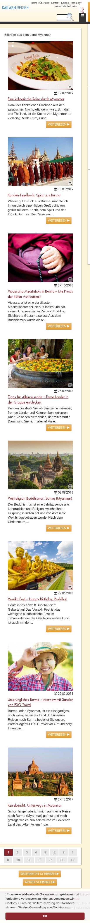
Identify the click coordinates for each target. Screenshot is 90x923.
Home (34, 3)
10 (18, 860)
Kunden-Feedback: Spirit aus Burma (34, 195)
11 (29, 860)
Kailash (65, 3)
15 (72, 860)
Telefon (83, 12)
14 (61, 860)
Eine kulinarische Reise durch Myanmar (36, 99)
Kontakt (55, 3)
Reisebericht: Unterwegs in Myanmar (35, 805)
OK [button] (45, 916)
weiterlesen (57, 124)
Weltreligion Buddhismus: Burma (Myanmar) (40, 499)
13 (50, 860)
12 (40, 860)
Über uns (44, 3)
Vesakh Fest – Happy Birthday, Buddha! (37, 599)
